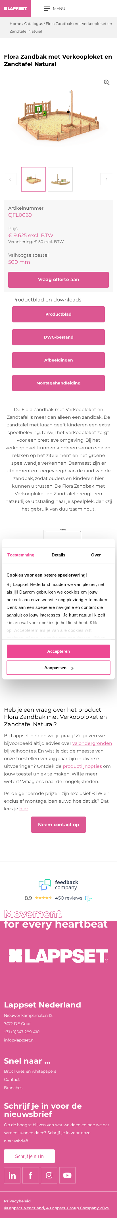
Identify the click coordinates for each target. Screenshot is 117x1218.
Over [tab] (96, 554)
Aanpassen (55, 667)
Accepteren (58, 651)
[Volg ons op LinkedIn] (12, 1175)
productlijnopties (82, 766)
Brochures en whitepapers (30, 1071)
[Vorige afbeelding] (10, 179)
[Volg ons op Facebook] (30, 1175)
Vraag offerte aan (58, 279)
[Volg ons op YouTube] (67, 1175)
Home (15, 24)
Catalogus (33, 24)
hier (23, 808)
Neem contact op (58, 824)
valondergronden (92, 743)
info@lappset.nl (19, 1040)
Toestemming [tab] (20, 554)
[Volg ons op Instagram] (49, 1175)
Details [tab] (59, 554)
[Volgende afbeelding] (107, 179)
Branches (13, 1087)
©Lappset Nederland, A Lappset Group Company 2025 (56, 1208)
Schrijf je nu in (29, 1156)
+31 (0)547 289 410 (21, 1031)
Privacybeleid (17, 1201)
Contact (12, 1079)
